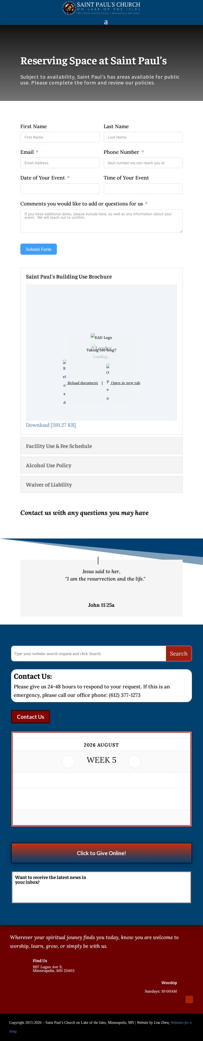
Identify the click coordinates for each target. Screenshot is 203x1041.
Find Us (40, 960)
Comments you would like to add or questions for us (81, 203)
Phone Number (121, 152)
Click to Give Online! (101, 853)
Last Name (116, 126)
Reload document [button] (82, 382)
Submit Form (38, 249)
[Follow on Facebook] (170, 999)
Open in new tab (125, 382)
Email (27, 152)
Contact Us (30, 717)
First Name (33, 126)
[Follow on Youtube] (189, 999)
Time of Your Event (126, 177)
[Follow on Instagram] (179, 999)
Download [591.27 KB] (51, 425)
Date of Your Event (42, 177)
